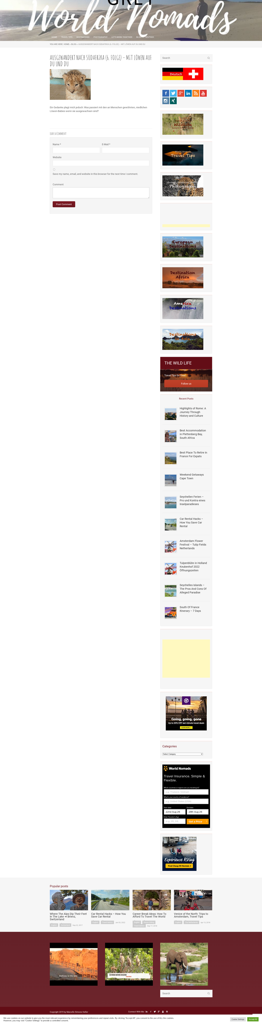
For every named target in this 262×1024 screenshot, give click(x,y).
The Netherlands (191, 922)
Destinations (82, 37)
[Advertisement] (186, 658)
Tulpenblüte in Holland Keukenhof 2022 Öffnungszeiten (193, 566)
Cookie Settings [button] (238, 1019)
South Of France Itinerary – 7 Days (190, 609)
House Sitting (149, 922)
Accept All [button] (253, 1019)
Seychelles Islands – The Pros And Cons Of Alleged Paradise (193, 588)
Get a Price (195, 821)
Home (54, 37)
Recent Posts (186, 398)
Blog (138, 37)
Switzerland (65, 925)
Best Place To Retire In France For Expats (193, 454)
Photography (100, 37)
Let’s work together (121, 37)
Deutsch (149, 37)
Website (57, 157)
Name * (57, 144)
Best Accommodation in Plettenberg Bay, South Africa (193, 434)
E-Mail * (106, 144)
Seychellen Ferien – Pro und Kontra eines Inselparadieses (192, 500)
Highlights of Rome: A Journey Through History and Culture (193, 412)
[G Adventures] (186, 713)
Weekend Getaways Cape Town (192, 476)
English (54, 925)
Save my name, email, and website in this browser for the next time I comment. (95, 173)
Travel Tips (66, 37)
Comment (58, 184)
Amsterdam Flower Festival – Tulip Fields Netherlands (193, 544)
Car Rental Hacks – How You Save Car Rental (191, 522)
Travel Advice (107, 922)
